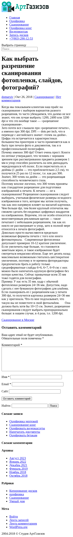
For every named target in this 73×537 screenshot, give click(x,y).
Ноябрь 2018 (17, 472)
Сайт (5, 391)
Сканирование (19, 24)
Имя (6, 377)
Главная (14, 17)
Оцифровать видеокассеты (27, 428)
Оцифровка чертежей (23, 421)
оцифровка (16, 494)
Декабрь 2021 (18, 465)
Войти (13, 516)
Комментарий (12, 345)
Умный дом (17, 501)
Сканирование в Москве (18, 320)
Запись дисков (18, 35)
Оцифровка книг (20, 28)
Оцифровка (17, 21)
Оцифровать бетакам (23, 435)
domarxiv (7, 97)
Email (6, 384)
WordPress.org (18, 527)
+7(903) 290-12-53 (21, 38)
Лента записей (19, 520)
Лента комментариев (23, 523)
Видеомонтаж (18, 31)
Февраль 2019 (18, 468)
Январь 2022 (17, 461)
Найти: (6, 405)
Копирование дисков (23, 490)
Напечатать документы (24, 431)
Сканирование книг (22, 424)
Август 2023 (17, 458)
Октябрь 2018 (18, 475)
